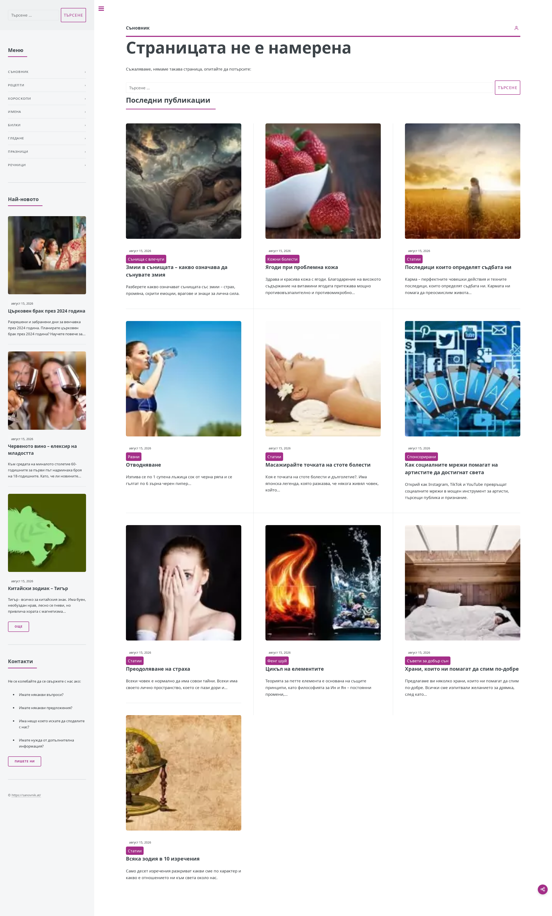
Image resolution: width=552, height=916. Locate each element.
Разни (134, 456)
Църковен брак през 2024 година (46, 311)
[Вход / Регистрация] (516, 28)
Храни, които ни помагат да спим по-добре (462, 668)
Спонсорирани (421, 456)
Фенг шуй (277, 660)
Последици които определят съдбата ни (458, 267)
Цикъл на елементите (294, 668)
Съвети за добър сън (427, 660)
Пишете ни (25, 761)
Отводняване (143, 464)
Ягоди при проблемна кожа (301, 267)
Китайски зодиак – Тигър (38, 588)
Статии (414, 259)
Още (19, 626)
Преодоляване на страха (158, 668)
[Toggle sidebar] (101, 8)
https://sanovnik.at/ (26, 795)
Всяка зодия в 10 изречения (163, 858)
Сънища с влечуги (146, 259)
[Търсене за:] (309, 87)
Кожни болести (282, 259)
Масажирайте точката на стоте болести (318, 464)
